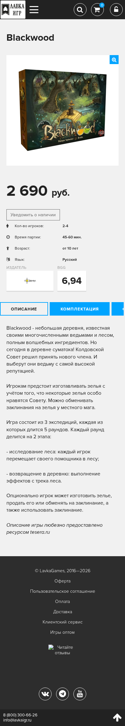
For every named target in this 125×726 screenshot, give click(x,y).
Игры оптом (62, 632)
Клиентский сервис (63, 622)
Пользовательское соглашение (62, 591)
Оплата (62, 601)
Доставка (62, 612)
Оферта (62, 581)
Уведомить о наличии (33, 215)
